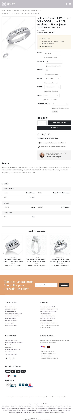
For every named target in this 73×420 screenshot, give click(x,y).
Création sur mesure (11, 320)
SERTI (39, 95)
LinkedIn (45, 134)
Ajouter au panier (59, 123)
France (11, 376)
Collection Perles (59, 412)
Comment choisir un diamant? (49, 309)
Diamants (25, 404)
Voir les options (14, 253)
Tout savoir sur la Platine (47, 316)
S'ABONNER (64, 285)
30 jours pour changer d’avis (13, 314)
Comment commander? (47, 307)
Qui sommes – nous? (11, 340)
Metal (39, 78)
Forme (39, 87)
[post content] (13, 245)
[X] (10, 358)
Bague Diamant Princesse (30, 406)
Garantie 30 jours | (43, 397)
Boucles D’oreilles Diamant (9, 410)
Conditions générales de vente (14, 342)
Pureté (40, 70)
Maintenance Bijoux (46, 320)
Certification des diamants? (48, 311)
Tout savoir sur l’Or (45, 314)
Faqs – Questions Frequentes (48, 323)
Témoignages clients (11, 354)
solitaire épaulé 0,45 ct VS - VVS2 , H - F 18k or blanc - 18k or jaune (13, 261)
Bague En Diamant (20, 412)
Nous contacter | (56, 397)
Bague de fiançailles (34, 404)
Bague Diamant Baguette (38, 408)
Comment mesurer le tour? (48, 318)
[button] (3, 252)
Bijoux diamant (39, 412)
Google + (49, 134)
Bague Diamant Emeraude (44, 406)
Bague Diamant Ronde (17, 406)
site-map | (62, 397)
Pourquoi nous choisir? (12, 345)
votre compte (9, 323)
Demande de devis (10, 318)
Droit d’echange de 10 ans (12, 349)
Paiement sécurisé (10, 311)
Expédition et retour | (25, 397)
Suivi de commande (11, 325)
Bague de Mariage (31, 410)
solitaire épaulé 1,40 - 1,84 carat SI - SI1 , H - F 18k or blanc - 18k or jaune (60, 261)
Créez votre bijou (29, 412)
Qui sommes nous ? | (34, 397)
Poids (39, 53)
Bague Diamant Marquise (12, 408)
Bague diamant (6, 406)
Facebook (38, 134)
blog (65, 397)
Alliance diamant (21, 410)
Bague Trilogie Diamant (51, 408)
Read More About (51, 57)
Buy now (54, 128)
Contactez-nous (10, 307)
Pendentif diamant (45, 404)
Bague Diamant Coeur (25, 408)
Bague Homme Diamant (64, 408)
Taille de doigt (43, 104)
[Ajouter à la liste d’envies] (20, 238)
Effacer (54, 112)
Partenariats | (50, 397)
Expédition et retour (11, 309)
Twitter (42, 134)
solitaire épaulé (49, 32)
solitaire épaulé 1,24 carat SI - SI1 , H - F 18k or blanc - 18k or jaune (36, 261)
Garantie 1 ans (9, 352)
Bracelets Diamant (49, 412)
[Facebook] (6, 358)
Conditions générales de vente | (14, 397)
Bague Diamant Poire (57, 406)
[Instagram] (13, 358)
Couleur (40, 61)
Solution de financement (12, 316)
